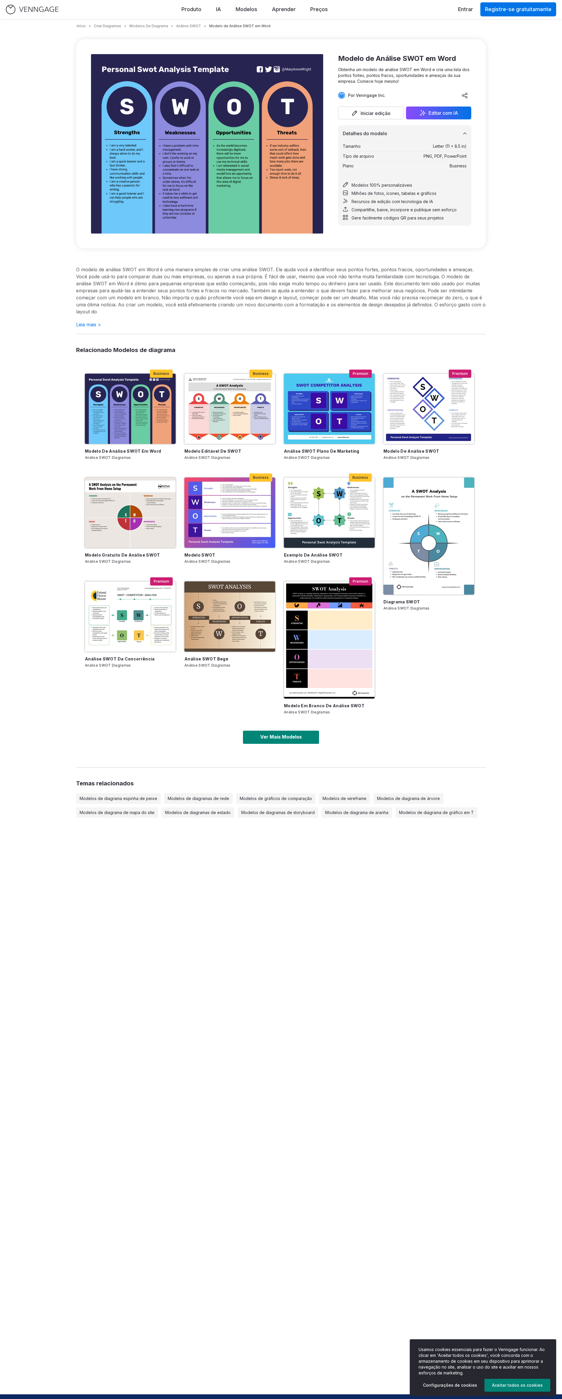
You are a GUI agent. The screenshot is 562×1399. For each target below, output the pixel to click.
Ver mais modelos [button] (281, 737)
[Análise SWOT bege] (229, 616)
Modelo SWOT (199, 554)
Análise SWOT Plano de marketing (321, 451)
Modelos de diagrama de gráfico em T (436, 812)
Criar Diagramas (107, 26)
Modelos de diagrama (148, 26)
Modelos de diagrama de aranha (356, 812)
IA (218, 9)
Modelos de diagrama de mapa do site (117, 812)
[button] (371, 113)
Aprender (284, 9)
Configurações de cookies (450, 1385)
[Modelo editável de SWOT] (229, 409)
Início (81, 26)
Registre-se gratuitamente (518, 9)
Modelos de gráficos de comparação (276, 798)
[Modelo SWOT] (229, 513)
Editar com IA (443, 113)
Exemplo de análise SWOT (313, 554)
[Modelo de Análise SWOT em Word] (130, 409)
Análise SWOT (188, 26)
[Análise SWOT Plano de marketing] (329, 409)
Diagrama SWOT (401, 601)
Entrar (465, 9)
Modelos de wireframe (344, 798)
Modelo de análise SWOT (411, 451)
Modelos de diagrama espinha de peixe (118, 798)
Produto (191, 9)
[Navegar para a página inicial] (32, 9)
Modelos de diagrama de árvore (408, 798)
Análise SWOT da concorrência (120, 658)
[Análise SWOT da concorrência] (130, 616)
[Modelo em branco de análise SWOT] (329, 639)
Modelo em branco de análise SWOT (324, 705)
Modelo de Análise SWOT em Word (123, 451)
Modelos (246, 9)
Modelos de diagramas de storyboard (278, 812)
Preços (319, 9)
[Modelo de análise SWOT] (428, 409)
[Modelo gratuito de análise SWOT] (130, 513)
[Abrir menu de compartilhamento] (464, 95)
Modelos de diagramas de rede (198, 798)
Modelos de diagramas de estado (198, 812)
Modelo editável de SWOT (212, 451)
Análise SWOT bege (206, 658)
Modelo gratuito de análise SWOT (122, 554)
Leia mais (88, 324)
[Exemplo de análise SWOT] (329, 513)
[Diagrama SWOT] (428, 536)
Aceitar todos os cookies (517, 1385)
